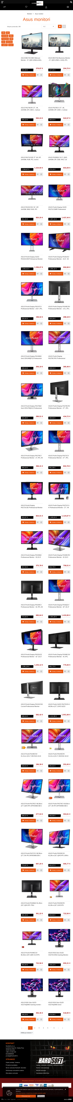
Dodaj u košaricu (29, 75)
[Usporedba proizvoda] (41, 75)
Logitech (4, 45)
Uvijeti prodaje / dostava (13, 1062)
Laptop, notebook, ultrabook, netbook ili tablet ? (50, 1065)
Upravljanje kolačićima (42, 1073)
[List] (64, 26)
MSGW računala (41, 1070)
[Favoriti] (37, 75)
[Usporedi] (41, 34)
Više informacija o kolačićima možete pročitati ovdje (31, 1093)
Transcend (5, 39)
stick (7, 32)
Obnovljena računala (12, 1073)
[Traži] (70, 2)
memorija (4, 35)
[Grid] (60, 26)
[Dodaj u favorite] (41, 38)
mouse (11, 45)
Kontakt (38, 1062)
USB (3, 32)
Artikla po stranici (26, 1033)
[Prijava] (46, 7)
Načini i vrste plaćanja (42, 1067)
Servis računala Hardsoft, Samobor (16, 1067)
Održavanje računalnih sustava (15, 1070)
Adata (11, 35)
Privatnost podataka (11, 1065)
